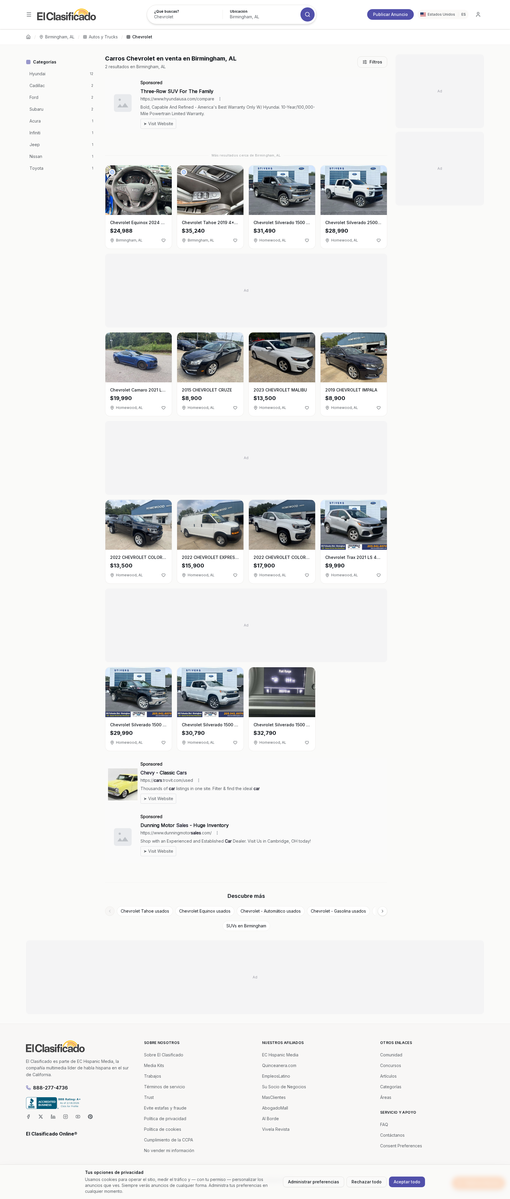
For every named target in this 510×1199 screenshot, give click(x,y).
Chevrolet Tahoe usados (145, 910)
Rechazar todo (367, 1181)
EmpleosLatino (276, 1076)
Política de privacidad (165, 1118)
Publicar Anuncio (390, 14)
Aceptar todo (407, 1181)
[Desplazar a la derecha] (382, 911)
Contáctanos (392, 1135)
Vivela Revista (276, 1129)
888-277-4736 (50, 1088)
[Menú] (29, 14)
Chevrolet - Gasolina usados (338, 910)
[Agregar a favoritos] (163, 240)
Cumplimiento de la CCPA (168, 1139)
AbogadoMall (275, 1107)
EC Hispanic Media (280, 1054)
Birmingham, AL (59, 36)
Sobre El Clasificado (163, 1054)
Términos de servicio (164, 1086)
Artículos (388, 1076)
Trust (149, 1097)
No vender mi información (169, 1150)
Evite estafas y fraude (165, 1107)
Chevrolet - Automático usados (271, 910)
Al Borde (270, 1118)
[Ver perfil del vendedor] (112, 172)
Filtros (376, 61)
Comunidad (391, 1054)
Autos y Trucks (103, 36)
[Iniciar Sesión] (478, 14)
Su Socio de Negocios (284, 1086)
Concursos (390, 1065)
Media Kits (154, 1065)
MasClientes (274, 1097)
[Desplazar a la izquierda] (110, 911)
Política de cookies (162, 1129)
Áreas (385, 1097)
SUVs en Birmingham (246, 925)
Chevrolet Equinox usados (205, 910)
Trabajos (152, 1076)
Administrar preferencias (313, 1181)
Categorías (390, 1086)
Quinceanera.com (279, 1065)
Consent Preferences (401, 1145)
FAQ (384, 1124)
